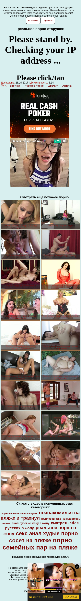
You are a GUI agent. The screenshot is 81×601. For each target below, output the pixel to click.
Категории (33, 20)
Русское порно (34, 85)
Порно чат (48, 20)
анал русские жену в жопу (30, 523)
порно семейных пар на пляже (40, 544)
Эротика (15, 85)
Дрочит (53, 85)
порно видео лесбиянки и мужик (19, 513)
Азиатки (67, 85)
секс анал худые (38, 533)
